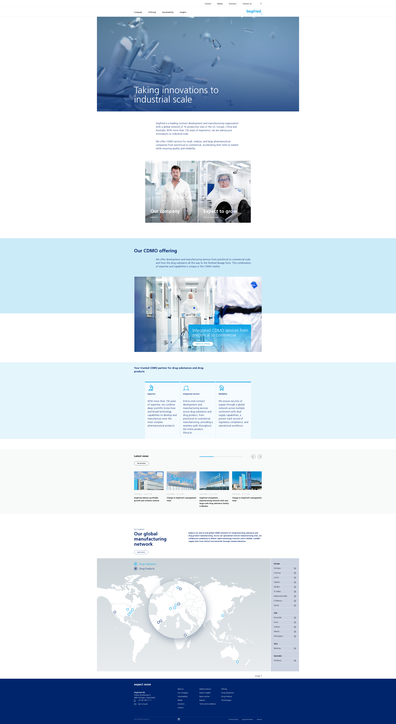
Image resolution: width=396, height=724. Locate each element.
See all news (141, 463)
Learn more (141, 552)
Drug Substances (227, 693)
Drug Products (226, 696)
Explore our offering (203, 344)
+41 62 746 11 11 (144, 700)
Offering (152, 12)
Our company (183, 693)
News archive (204, 696)
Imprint (259, 719)
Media (220, 4)
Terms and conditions (207, 704)
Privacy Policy (233, 719)
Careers (208, 4)
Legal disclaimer (247, 719)
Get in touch (143, 704)
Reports (202, 700)
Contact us (247, 4)
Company (138, 12)
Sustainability (168, 12)
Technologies (226, 700)
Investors (232, 4)
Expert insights (205, 693)
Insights (183, 12)
